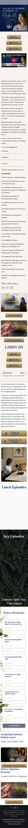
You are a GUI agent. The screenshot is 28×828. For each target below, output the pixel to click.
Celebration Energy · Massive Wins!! (12, 693)
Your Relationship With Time (13, 658)
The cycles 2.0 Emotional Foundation (14, 710)
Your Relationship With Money (13, 640)
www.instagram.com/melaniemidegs (13, 160)
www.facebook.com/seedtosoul (12, 153)
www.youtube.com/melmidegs (11, 166)
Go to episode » (9, 628)
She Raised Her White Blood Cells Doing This (13, 623)
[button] (3, 287)
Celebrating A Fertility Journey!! (13, 675)
